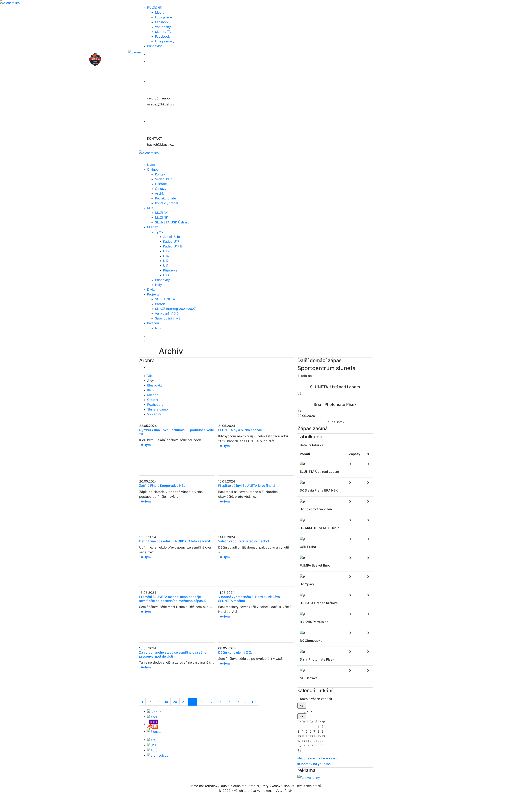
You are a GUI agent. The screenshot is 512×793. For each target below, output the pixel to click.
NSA (158, 328)
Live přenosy (164, 41)
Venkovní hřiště (166, 313)
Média (159, 12)
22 (192, 702)
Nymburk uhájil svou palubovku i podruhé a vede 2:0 (176, 432)
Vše (150, 376)
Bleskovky (155, 385)
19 (166, 702)
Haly (158, 285)
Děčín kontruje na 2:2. (235, 652)
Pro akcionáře (165, 198)
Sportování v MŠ (167, 318)
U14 (166, 256)
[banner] (154, 54)
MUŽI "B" (161, 217)
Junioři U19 (171, 237)
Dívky (151, 289)
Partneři (153, 323)
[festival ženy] (308, 777)
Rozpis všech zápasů (316, 699)
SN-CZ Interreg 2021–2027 (175, 309)
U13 (166, 275)
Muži (150, 208)
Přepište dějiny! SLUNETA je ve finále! (246, 486)
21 (183, 702)
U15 (166, 251)
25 (219, 702)
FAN (154, 8)
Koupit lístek (335, 422)
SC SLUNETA (165, 299)
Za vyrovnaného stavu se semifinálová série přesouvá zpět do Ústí (172, 654)
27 (237, 702)
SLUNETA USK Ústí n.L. (172, 222)
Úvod (151, 165)
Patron (160, 304)
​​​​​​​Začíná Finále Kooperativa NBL (162, 486)
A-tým (152, 380)
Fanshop (161, 22)
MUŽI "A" (161, 213)
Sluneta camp (157, 409)
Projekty (153, 294)
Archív (160, 193)
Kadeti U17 (171, 241)
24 (210, 702)
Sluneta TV (163, 32)
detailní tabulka (311, 445)
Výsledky (154, 414)
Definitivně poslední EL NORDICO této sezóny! (174, 541)
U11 (165, 265)
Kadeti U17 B (172, 246)
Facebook (162, 36)
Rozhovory (155, 405)
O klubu (153, 169)
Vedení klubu (164, 179)
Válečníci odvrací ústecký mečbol (243, 541)
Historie (161, 184)
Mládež (152, 227)
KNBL (151, 390)
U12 (166, 261)
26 (228, 702)
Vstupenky (163, 27)
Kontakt (161, 174)
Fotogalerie (163, 17)
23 (201, 702)
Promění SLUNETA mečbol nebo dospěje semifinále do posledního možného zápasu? (172, 599)
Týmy (159, 232)
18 (158, 702)
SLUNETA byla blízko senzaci (240, 430)
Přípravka (170, 270)
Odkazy (161, 189)
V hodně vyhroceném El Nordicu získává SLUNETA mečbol (249, 599)
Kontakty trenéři (167, 203)
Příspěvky (154, 46)
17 (149, 702)
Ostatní (152, 400)
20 (175, 702)
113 (254, 702)
